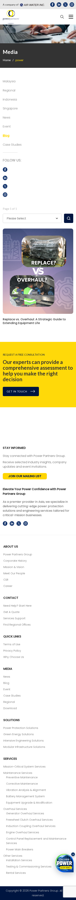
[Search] (62, 17)
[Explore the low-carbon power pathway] (64, 863)
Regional (9, 90)
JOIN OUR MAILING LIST (24, 476)
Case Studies (12, 145)
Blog (6, 135)
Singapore (10, 108)
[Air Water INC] (31, 4)
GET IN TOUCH (17, 391)
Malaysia (9, 81)
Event (7, 126)
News (6, 117)
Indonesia (10, 99)
